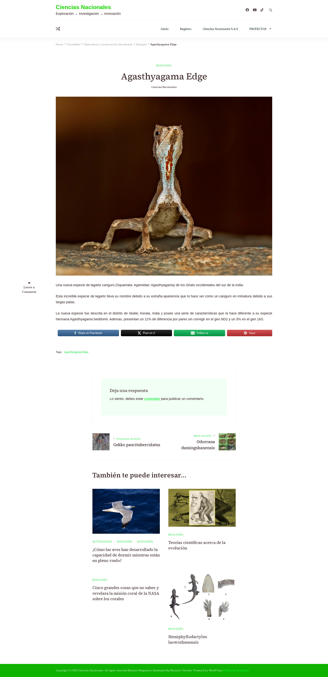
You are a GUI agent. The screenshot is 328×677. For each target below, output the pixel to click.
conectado (152, 399)
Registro (185, 28)
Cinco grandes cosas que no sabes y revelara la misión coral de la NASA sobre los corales (125, 593)
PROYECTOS (257, 28)
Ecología (145, 541)
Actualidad (102, 541)
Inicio (165, 28)
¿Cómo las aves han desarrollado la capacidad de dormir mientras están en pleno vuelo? (126, 555)
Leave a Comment (29, 289)
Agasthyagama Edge (76, 352)
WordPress (215, 670)
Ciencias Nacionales (83, 7)
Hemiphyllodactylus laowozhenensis (187, 639)
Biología (164, 65)
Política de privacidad (236, 670)
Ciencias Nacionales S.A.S (220, 28)
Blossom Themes (181, 670)
